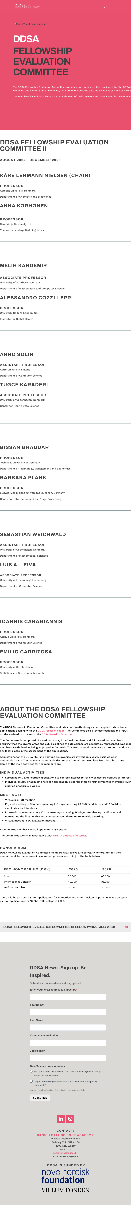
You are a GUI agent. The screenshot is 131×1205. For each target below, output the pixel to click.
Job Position (37, 1050)
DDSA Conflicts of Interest (69, 835)
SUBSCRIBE (40, 1097)
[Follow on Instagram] (70, 1119)
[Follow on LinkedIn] (61, 1119)
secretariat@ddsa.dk (65, 1153)
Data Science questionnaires (47, 1066)
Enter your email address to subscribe (53, 989)
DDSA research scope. (51, 730)
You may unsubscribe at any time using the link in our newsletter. (58, 1090)
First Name (36, 1005)
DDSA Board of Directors (57, 734)
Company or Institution (44, 1035)
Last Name (36, 1020)
